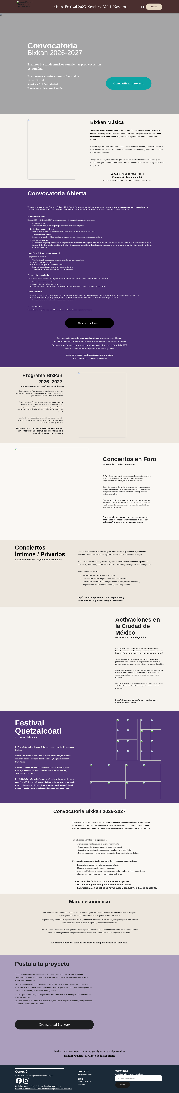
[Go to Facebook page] (19, 1081)
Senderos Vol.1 (99, 7)
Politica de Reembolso (63, 1089)
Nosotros (120, 7)
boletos (154, 6)
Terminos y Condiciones (24, 1089)
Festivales (81, 1084)
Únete (122, 1085)
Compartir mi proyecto (128, 83)
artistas (57, 7)
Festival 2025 (75, 7)
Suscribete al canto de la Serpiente (129, 1074)
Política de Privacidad (44, 1089)
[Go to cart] (142, 6)
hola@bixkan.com (85, 1074)
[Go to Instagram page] (26, 1081)
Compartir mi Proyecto (89, 323)
